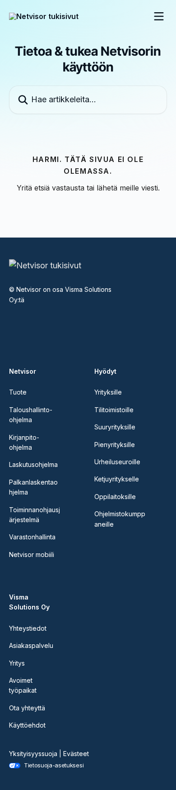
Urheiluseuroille (117, 462)
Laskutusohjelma (33, 464)
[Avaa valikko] (159, 16)
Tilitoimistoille (114, 410)
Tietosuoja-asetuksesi (53, 765)
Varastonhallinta (32, 537)
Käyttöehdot (27, 725)
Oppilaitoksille (115, 496)
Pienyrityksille (114, 444)
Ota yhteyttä (27, 708)
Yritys (17, 663)
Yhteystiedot (27, 628)
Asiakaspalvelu (31, 645)
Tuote (18, 392)
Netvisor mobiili (31, 554)
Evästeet (76, 753)
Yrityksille (108, 392)
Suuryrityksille (114, 427)
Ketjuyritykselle (116, 479)
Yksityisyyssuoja (33, 753)
